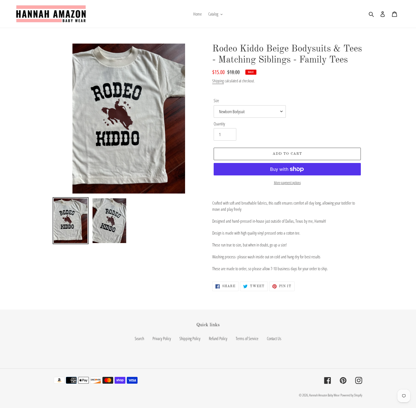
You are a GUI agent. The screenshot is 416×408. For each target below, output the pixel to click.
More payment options (287, 182)
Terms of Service (247, 338)
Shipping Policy (189, 338)
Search (139, 338)
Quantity (219, 123)
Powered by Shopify (351, 395)
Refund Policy (218, 338)
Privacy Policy (162, 338)
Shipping (218, 80)
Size (216, 100)
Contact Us (274, 338)
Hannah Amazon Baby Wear (324, 395)
